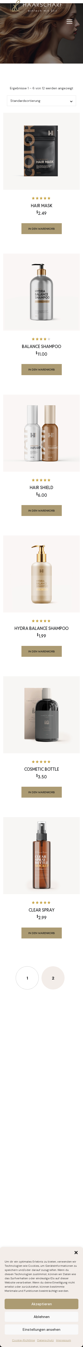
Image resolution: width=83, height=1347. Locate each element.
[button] (76, 1252)
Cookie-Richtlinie (23, 1340)
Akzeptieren (41, 1304)
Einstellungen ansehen (41, 1329)
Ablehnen (42, 1317)
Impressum (63, 1340)
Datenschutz (45, 1340)
